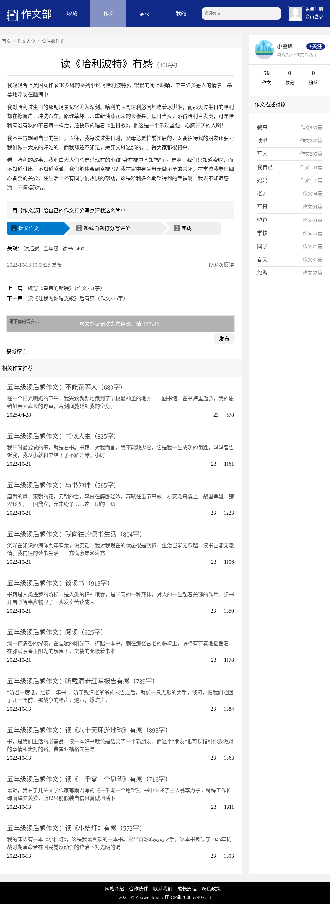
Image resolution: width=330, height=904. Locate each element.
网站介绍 (114, 888)
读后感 (31, 248)
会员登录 (314, 16)
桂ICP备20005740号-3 (187, 897)
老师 (262, 193)
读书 (68, 248)
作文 (108, 13)
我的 (181, 13)
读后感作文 (53, 41)
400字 (83, 248)
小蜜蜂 (285, 46)
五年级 (51, 248)
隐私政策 (211, 888)
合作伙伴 (138, 888)
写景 (262, 206)
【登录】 (151, 324)
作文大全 (26, 41)
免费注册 (314, 9)
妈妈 (262, 180)
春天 (262, 259)
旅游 (262, 273)
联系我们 (162, 888)
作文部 (36, 14)
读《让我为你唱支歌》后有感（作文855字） (78, 298)
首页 (6, 41)
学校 (262, 233)
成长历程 (187, 888)
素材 (145, 13)
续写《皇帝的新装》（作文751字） (66, 288)
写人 (262, 154)
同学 (262, 246)
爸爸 (262, 220)
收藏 (72, 13)
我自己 (265, 167)
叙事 (262, 127)
